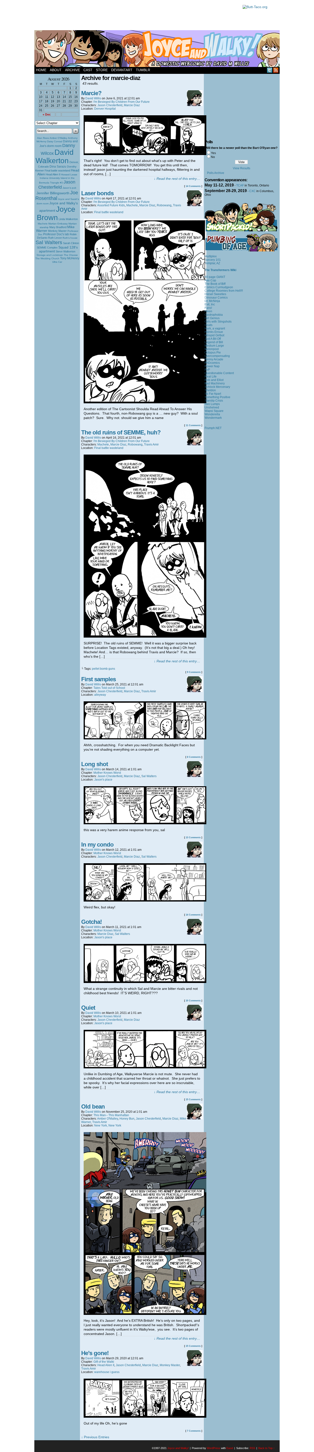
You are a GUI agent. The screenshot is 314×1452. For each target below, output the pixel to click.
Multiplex (211, 256)
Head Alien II (53, 174)
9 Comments (194, 672)
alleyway (100, 694)
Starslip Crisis (214, 400)
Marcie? (91, 93)
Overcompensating (217, 356)
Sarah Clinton (71, 243)
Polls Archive (215, 173)
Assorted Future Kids (111, 205)
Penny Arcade (214, 359)
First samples (98, 679)
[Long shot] (145, 823)
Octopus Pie (213, 352)
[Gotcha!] (145, 982)
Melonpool (212, 349)
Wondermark (213, 417)
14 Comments (193, 186)
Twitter (270, 70)
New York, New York (107, 1125)
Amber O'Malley (58, 138)
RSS (276, 70)
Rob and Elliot (214, 380)
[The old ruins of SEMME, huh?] (145, 636)
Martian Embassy (58, 223)
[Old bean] (145, 1314)
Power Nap (212, 366)
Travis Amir (151, 444)
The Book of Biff (215, 284)
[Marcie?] (145, 154)
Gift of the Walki (103, 1361)
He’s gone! (95, 1353)
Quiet (88, 1007)
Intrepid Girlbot (214, 335)
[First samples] (145, 738)
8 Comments (194, 757)
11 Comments (193, 425)
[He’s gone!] (145, 1416)
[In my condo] (145, 900)
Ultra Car (57, 262)
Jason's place (103, 779)
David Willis (93, 98)
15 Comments (193, 1099)
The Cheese (71, 255)
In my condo (97, 844)
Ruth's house (70, 237)
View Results (241, 168)
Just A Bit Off (213, 338)
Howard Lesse (69, 174)
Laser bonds (97, 193)
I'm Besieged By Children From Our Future (121, 102)
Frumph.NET (213, 428)
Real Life (211, 376)
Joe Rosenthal (56, 195)
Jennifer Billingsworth (53, 193)
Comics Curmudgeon (219, 287)
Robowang (164, 205)
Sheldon (210, 390)
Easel (229, 1448)
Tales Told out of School (109, 688)
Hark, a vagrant (215, 328)
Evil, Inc (210, 304)
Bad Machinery (215, 383)
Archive (72, 70)
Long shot (94, 764)
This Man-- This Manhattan (111, 1115)
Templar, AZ (212, 263)
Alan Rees (43, 138)
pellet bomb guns (103, 668)
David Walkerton (55, 156)
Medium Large (214, 345)
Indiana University (50, 178)
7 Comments (194, 1431)
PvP (207, 369)
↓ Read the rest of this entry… (177, 179)
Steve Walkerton (65, 251)
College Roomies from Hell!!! (224, 290)
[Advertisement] (136, 16)
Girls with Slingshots (218, 321)
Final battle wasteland (57, 170)
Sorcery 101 (213, 260)
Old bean (93, 1106)
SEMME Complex (47, 247)
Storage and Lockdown (50, 255)
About (56, 70)
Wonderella (212, 414)
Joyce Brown (56, 213)
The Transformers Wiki (220, 270)
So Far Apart (213, 393)
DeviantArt (121, 70)
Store (102, 70)
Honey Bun (126, 1118)
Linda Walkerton (68, 219)
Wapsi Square (214, 411)
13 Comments (193, 837)
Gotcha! (91, 921)
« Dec (47, 114)
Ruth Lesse (55, 237)
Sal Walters (49, 242)
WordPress (213, 1448)
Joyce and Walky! (157, 49)
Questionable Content (219, 373)
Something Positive (217, 397)
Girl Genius (212, 318)
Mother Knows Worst (107, 772)
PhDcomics (212, 363)
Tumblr (143, 70)
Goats (208, 325)
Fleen (208, 311)
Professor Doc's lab (56, 234)
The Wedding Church (47, 258)
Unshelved (212, 407)
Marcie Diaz (132, 105)
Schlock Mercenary (217, 387)
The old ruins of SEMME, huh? (121, 432)
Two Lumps (212, 404)
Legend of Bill (214, 342)
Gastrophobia (214, 314)
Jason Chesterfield (57, 185)
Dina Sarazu (58, 166)
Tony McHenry (69, 258)
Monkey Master (57, 230)
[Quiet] (145, 1067)
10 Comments (193, 1000)
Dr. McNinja (212, 301)
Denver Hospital (105, 108)
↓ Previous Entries (95, 1437)
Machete (43, 223)
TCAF (240, 185)
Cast (87, 70)
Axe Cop (210, 280)
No (213, 157)
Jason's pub (69, 187)
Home (41, 70)
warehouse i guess (106, 1372)
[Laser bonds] (145, 402)
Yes (213, 153)
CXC (252, 191)
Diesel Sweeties (215, 294)
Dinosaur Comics (216, 297)
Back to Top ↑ (266, 1448)
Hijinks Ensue (214, 332)
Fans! (208, 308)
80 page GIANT (215, 277)
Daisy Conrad (54, 141)
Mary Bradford (57, 227)
